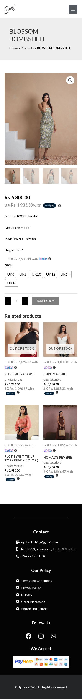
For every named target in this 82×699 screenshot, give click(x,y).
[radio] (10, 274)
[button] (70, 80)
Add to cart (46, 301)
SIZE (8, 265)
